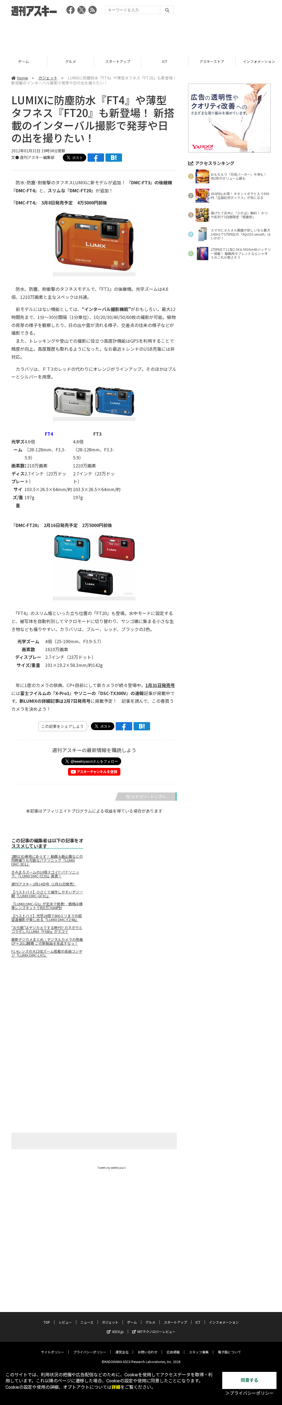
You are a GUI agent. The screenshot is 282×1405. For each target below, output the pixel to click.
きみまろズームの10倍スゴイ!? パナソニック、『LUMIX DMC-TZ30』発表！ (45, 874)
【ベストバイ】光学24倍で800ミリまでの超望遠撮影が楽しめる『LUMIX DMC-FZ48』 (46, 918)
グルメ (23, 61)
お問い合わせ (148, 1352)
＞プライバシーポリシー (249, 1393)
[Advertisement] (141, 34)
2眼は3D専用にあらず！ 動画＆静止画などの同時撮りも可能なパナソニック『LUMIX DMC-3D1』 (47, 860)
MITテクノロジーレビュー (156, 1331)
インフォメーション (212, 61)
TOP (47, 1322)
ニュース (86, 1322)
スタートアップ (70, 61)
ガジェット (48, 78)
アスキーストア (164, 61)
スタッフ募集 (199, 1352)
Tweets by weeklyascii (111, 1167)
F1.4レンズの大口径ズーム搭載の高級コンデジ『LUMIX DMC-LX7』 (46, 953)
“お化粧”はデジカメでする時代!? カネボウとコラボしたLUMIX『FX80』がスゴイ (46, 929)
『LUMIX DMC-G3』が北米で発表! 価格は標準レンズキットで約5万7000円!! (47, 906)
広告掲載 (173, 1352)
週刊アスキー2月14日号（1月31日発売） (44, 884)
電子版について (229, 1352)
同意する (249, 1380)
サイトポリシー (52, 1352)
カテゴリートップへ (148, 796)
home (22, 78)
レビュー (65, 1322)
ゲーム (132, 1322)
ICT (117, 61)
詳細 (116, 1387)
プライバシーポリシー (89, 1352)
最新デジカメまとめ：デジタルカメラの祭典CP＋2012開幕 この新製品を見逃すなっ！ (47, 941)
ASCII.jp (118, 1331)
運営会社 (122, 1352)
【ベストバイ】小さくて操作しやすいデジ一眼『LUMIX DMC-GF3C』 (47, 894)
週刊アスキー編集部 (37, 157)
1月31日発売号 (160, 685)
